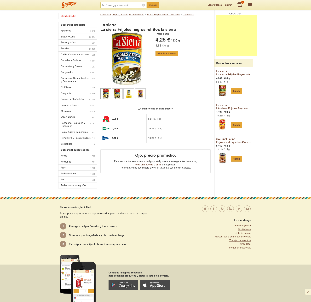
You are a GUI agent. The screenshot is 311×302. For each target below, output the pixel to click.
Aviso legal (245, 243)
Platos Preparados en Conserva (163, 14)
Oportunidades (68, 16)
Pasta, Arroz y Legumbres (78, 132)
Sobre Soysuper (243, 225)
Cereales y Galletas (78, 60)
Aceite (78, 155)
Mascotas (78, 111)
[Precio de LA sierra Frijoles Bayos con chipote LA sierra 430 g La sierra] (222, 124)
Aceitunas (78, 161)
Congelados (78, 72)
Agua (78, 167)
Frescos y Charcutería (78, 99)
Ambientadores (78, 173)
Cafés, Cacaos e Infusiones (78, 54)
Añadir (236, 91)
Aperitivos (78, 30)
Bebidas (78, 48)
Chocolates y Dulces (78, 66)
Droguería (78, 93)
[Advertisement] (236, 35)
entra (158, 164)
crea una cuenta (144, 164)
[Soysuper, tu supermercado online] (69, 5)
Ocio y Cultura (78, 117)
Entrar (228, 4)
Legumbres (188, 14)
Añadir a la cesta (166, 53)
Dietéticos (78, 87)
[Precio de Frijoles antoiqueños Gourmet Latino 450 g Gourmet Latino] (222, 158)
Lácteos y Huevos (78, 105)
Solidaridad (78, 143)
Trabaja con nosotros (240, 240)
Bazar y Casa (78, 36)
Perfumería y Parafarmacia (78, 137)
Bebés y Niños (78, 42)
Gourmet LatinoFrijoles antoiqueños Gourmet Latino (234, 140)
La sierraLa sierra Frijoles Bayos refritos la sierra (234, 73)
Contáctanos (244, 229)
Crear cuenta (215, 4)
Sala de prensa (243, 233)
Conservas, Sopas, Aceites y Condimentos (122, 14)
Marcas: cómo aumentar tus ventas (233, 236)
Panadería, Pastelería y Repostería (78, 124)
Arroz (78, 179)
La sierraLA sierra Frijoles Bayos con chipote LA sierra (234, 106)
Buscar (153, 5)
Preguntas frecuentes (240, 247)
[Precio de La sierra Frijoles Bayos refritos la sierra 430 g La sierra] (222, 90)
